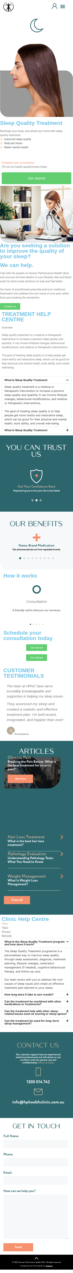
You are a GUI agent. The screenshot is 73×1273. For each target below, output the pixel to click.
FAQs (5, 923)
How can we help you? (19, 1191)
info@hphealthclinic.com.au (38, 1102)
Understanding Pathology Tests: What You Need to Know (31, 860)
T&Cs (5, 927)
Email (7, 1173)
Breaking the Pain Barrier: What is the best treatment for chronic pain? (32, 765)
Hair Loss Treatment (26, 837)
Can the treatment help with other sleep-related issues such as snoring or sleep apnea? (35, 1012)
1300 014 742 (38, 1082)
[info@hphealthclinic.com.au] (38, 1092)
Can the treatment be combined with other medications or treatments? (32, 1003)
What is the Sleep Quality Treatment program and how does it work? (34, 943)
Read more (20, 779)
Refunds (7, 936)
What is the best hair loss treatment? (26, 843)
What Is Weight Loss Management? (23, 882)
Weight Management (27, 876)
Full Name (11, 1136)
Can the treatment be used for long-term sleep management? (31, 1022)
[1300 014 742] (38, 1071)
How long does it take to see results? (29, 994)
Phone (8, 1154)
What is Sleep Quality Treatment (25, 380)
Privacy (6, 931)
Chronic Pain (19, 757)
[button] (62, 7)
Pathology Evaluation (27, 854)
